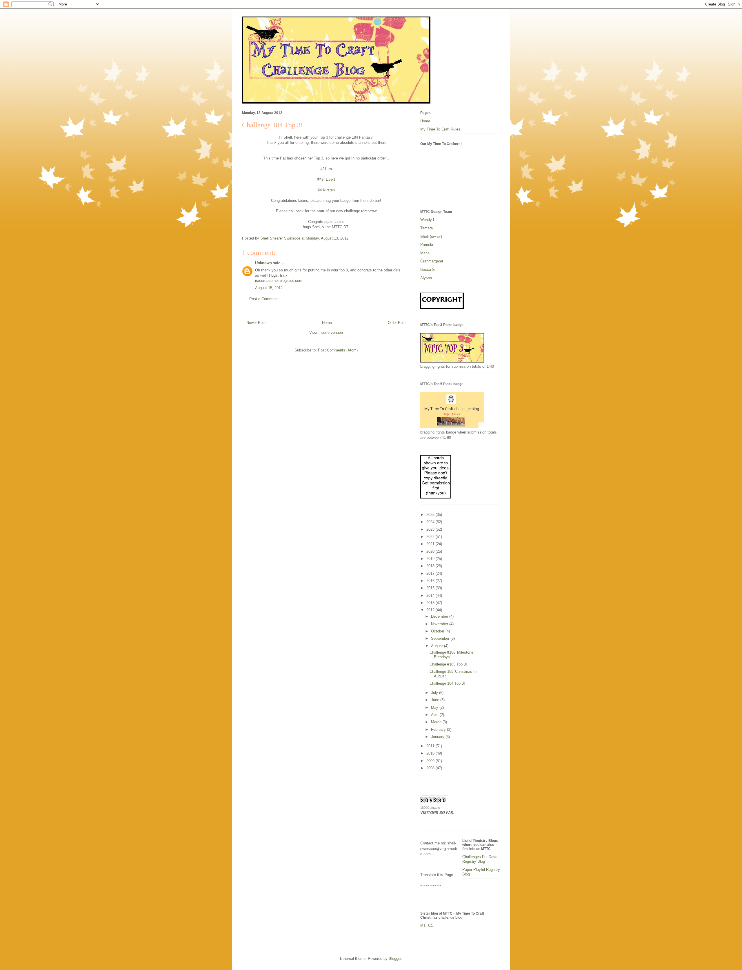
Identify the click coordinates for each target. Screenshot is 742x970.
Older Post (397, 322)
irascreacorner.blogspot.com (278, 280)
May (435, 707)
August (437, 646)
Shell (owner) (431, 236)
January (438, 737)
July (435, 692)
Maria (425, 253)
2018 (431, 566)
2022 (431, 536)
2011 (431, 746)
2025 (431, 514)
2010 (431, 753)
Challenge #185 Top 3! (448, 664)
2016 (431, 581)
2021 (431, 544)
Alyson (426, 278)
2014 (431, 595)
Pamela (426, 244)
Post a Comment (263, 299)
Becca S (427, 269)
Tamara (426, 228)
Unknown (263, 263)
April (435, 714)
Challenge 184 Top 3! (447, 683)
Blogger (395, 958)
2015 (431, 588)
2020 (431, 551)
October (438, 631)
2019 (431, 558)
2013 (431, 603)
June (435, 700)
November (440, 624)
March (437, 722)
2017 (431, 573)
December (440, 616)
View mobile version (326, 332)
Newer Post (256, 322)
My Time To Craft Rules (440, 129)
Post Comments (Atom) (338, 350)
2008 (431, 768)
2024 (431, 522)
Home (327, 322)
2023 (431, 529)
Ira (329, 169)
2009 (431, 761)
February (439, 729)
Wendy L (427, 219)
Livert (330, 179)
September (440, 638)
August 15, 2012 (269, 288)
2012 (431, 610)
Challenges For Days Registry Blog (479, 859)
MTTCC (426, 925)
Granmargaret (431, 261)
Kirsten (329, 190)
